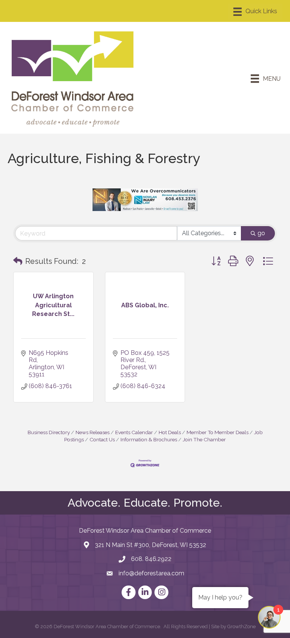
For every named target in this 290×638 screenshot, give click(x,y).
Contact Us (102, 439)
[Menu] (255, 12)
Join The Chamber (204, 439)
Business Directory (49, 432)
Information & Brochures (148, 439)
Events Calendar (134, 432)
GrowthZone (241, 626)
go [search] (261, 233)
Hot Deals (170, 432)
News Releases (93, 432)
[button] (17, 261)
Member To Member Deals (217, 432)
